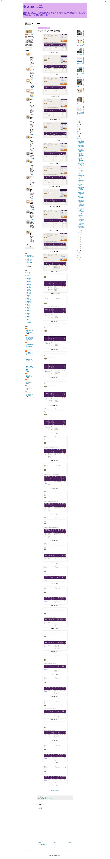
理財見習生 (28, 387)
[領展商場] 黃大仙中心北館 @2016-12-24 (81, 155)
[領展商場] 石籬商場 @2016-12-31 (81, 142)
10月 (79, 232)
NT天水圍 (28, 308)
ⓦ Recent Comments (30, 249)
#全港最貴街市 (29, 255)
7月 (79, 237)
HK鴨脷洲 (29, 280)
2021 (78, 129)
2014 (78, 252)
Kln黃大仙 (29, 302)
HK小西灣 (29, 272)
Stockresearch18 (29, 337)
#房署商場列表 (29, 261)
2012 (78, 255)
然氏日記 (27, 381)
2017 (78, 136)
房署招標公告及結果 (44, 798)
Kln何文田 (29, 283)
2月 (79, 246)
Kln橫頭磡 (29, 287)
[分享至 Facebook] (45, 797)
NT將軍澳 (28, 310)
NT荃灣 (28, 316)
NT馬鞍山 (28, 321)
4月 (79, 243)
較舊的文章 (70, 842)
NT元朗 (28, 305)
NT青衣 (28, 319)
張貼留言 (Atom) (43, 844)
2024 (78, 124)
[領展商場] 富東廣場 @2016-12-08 (81, 213)
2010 (78, 259)
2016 (78, 138)
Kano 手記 (28, 352)
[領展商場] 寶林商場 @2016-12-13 (81, 201)
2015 (78, 250)
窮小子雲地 (28, 393)
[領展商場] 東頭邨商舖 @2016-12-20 (81, 172)
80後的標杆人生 (29, 359)
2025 (78, 122)
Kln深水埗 (29, 290)
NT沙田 (28, 313)
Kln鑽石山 (29, 299)
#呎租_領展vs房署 (30, 256)
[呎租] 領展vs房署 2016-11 (81, 185)
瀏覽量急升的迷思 (29, 332)
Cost (27, 370)
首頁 (25, 19)
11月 (79, 230)
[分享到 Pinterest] (47, 797)
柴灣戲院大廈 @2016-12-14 (81, 197)
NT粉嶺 (28, 315)
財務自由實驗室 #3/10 (81, 164)
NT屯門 (28, 312)
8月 (79, 236)
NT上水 (28, 304)
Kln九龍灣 (29, 281)
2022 (78, 128)
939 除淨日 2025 (29, 388)
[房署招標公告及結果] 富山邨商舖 (81, 150)
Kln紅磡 (28, 295)
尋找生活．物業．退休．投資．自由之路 (29, 368)
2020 (78, 131)
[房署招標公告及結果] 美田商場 (81, 205)
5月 (79, 241)
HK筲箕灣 (29, 275)
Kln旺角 (28, 286)
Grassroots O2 (33, 7)
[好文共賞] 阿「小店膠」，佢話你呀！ (81, 217)
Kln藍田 (28, 296)
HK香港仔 (29, 278)
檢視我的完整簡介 (29, 47)
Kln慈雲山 (29, 284)
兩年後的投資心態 (29, 382)
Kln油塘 (28, 289)
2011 (78, 257)
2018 (78, 135)
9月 (79, 234)
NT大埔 (28, 307)
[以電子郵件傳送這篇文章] (41, 797)
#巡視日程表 (29, 259)
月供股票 (28, 266)
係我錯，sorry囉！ (80, 77)
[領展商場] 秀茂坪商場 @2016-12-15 (81, 189)
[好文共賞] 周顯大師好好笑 (81, 224)
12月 (79, 140)
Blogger (59, 855)
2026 (78, 121)
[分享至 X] (44, 797)
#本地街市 (29, 262)
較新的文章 (40, 842)
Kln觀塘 (28, 298)
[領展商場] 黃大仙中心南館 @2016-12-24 (81, 160)
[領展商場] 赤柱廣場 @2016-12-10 (81, 209)
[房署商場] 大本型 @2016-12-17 (81, 182)
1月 (79, 248)
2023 (78, 126)
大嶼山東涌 (29, 322)
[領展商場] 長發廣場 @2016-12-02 (81, 227)
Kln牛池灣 (29, 292)
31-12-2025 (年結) (29, 376)
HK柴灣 (28, 274)
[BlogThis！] (42, 797)
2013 (78, 253)
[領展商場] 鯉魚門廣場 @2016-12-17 (81, 177)
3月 (79, 244)
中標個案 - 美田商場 (55, 790)
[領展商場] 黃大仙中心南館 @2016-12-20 (81, 167)
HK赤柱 (28, 277)
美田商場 (50, 798)
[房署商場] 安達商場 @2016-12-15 (81, 193)
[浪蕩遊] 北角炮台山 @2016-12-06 (81, 220)
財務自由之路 (28, 375)
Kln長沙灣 (29, 301)
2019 (78, 133)
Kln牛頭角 (29, 293)
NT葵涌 (28, 318)
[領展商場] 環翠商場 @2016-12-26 (81, 146)
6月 (79, 239)
